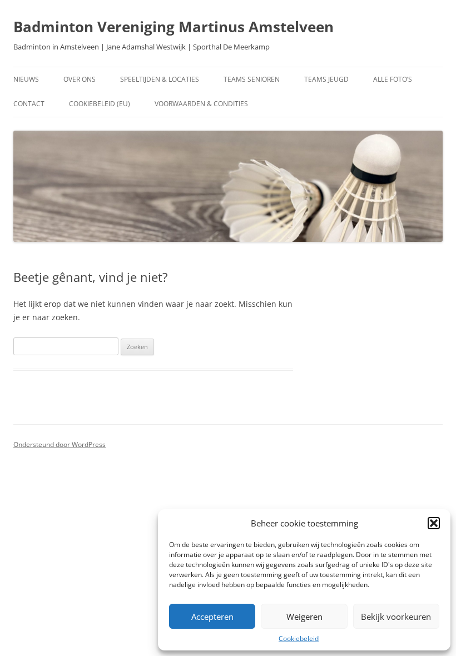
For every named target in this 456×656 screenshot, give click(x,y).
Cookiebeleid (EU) (99, 103)
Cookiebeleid (299, 638)
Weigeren (304, 616)
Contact (28, 103)
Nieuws (26, 79)
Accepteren (212, 616)
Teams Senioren (252, 79)
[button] (433, 523)
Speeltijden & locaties (159, 79)
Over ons (79, 79)
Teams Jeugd (326, 79)
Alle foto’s (392, 79)
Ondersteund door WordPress (59, 444)
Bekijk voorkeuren (396, 616)
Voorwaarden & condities (201, 103)
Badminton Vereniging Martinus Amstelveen (173, 27)
